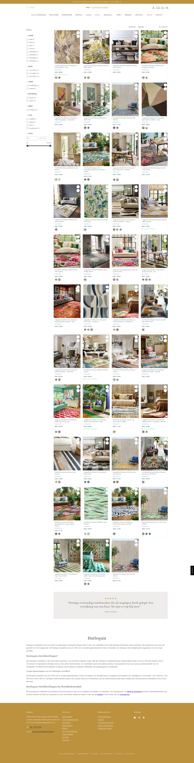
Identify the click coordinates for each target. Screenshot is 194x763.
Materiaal (108, 15)
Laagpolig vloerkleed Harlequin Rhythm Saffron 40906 (154, 220)
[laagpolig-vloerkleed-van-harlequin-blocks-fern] (85, 127)
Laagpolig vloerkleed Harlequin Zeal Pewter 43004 (66, 220)
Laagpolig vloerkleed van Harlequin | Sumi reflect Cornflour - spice (153, 119)
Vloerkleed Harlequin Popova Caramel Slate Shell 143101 (154, 320)
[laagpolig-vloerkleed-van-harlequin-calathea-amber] (56, 379)
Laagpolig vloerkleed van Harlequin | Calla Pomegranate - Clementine (66, 119)
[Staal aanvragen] (78, 32)
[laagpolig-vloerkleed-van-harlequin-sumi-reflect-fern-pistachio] (146, 127)
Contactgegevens (130, 753)
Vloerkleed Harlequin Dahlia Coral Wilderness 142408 (152, 66)
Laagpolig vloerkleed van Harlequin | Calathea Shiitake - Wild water (66, 371)
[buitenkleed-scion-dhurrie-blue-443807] (143, 533)
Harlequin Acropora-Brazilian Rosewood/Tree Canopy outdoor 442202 (64, 524)
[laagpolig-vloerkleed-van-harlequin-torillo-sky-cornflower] (120, 229)
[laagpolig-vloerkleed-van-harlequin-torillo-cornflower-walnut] (114, 229)
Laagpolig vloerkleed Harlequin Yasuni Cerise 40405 (154, 169)
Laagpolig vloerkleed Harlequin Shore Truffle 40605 (95, 270)
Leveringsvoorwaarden (106, 722)
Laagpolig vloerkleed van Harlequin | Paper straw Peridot (66, 575)
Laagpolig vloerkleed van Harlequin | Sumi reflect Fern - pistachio (124, 169)
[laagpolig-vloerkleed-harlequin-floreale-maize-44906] (88, 77)
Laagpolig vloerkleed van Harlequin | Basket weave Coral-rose (66, 420)
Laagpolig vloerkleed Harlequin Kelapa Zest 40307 (96, 220)
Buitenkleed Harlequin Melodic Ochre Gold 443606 (125, 473)
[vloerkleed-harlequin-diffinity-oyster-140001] (56, 179)
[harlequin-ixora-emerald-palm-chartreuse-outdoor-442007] (88, 179)
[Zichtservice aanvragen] (78, 36)
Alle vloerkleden (38, 15)
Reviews (65, 728)
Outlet (149, 15)
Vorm (118, 15)
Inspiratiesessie (67, 734)
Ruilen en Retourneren (105, 725)
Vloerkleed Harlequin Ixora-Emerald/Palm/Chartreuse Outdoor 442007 (94, 169)
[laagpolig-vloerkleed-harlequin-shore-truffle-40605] (85, 279)
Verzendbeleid (119, 753)
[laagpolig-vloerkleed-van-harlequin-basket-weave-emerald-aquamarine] (56, 432)
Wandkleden (67, 15)
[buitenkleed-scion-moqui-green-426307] (149, 533)
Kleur (88, 15)
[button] (166, 7)
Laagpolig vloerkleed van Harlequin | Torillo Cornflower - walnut (124, 220)
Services (138, 15)
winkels (100, 694)
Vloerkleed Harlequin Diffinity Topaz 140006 (95, 523)
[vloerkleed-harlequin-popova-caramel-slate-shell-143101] (143, 329)
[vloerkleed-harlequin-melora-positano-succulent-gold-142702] (143, 482)
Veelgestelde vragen (105, 728)
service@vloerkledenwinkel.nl (43, 732)
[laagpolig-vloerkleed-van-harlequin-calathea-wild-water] (59, 379)
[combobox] (37, 8)
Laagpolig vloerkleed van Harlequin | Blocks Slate (95, 473)
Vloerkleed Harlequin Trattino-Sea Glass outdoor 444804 (123, 420)
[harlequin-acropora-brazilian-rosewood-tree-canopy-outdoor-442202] (85, 179)
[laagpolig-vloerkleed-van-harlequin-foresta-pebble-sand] (56, 77)
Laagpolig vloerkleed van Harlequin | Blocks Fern (95, 119)
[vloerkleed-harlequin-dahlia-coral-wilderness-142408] (143, 77)
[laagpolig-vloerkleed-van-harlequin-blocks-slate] (88, 127)
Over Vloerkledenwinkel (70, 720)
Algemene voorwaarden (106, 753)
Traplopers (54, 15)
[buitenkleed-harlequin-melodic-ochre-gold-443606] (117, 127)
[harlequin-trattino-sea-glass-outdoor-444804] (114, 432)
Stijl (97, 15)
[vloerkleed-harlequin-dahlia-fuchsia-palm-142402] (146, 77)
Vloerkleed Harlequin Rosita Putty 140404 (65, 473)
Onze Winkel (66, 722)
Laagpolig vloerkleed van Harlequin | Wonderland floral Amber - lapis (66, 320)
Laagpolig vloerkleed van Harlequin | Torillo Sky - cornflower (95, 320)
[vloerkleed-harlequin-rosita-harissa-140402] (114, 379)
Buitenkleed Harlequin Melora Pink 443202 (124, 575)
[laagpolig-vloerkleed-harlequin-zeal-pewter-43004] (56, 229)
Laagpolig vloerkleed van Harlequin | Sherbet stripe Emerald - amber (95, 420)
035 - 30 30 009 (36, 727)
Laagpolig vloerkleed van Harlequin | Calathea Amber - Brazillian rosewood (153, 420)
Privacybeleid (94, 753)
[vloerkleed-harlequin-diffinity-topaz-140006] (59, 179)
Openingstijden (67, 717)
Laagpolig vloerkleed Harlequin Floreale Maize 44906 (96, 66)
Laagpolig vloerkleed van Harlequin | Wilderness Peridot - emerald (153, 371)
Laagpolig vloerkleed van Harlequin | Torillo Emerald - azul (153, 270)
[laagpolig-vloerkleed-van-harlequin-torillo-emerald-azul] (117, 229)
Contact (159, 15)
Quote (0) (192, 570)
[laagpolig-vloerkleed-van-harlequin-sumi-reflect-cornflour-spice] (143, 127)
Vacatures (65, 740)
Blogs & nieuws (67, 725)
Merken (128, 15)
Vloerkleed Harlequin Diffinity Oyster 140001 (66, 169)
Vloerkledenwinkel (69, 754)
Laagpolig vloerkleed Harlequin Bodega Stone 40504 (125, 66)
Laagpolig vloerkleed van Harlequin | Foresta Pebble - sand (66, 66)
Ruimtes (78, 15)
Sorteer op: (132, 27)
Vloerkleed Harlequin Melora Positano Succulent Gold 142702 (154, 473)
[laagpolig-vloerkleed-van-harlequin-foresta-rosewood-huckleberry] (59, 77)
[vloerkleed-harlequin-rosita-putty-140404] (117, 379)
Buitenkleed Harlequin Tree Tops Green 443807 (154, 523)
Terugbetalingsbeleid (83, 753)
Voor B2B (65, 737)
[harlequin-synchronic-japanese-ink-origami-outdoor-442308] (114, 533)
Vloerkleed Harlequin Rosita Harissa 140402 (124, 371)
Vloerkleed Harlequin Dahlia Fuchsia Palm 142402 (66, 270)
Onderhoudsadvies (104, 717)
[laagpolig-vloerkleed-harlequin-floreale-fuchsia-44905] (85, 77)
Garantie (101, 720)
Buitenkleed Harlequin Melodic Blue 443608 (124, 119)
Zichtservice (124, 694)
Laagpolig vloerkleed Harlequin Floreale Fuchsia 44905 (125, 270)
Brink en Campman (134, 692)
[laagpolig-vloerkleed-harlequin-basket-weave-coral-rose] (59, 432)
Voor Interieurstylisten (69, 731)
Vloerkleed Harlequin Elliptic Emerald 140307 (96, 371)
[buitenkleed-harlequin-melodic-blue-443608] (114, 127)
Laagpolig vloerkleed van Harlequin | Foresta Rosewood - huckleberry (124, 320)
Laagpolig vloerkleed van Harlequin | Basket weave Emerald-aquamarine (95, 575)
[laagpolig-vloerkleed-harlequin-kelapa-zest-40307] (85, 229)
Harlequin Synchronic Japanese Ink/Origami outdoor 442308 (122, 523)
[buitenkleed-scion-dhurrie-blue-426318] (146, 533)
